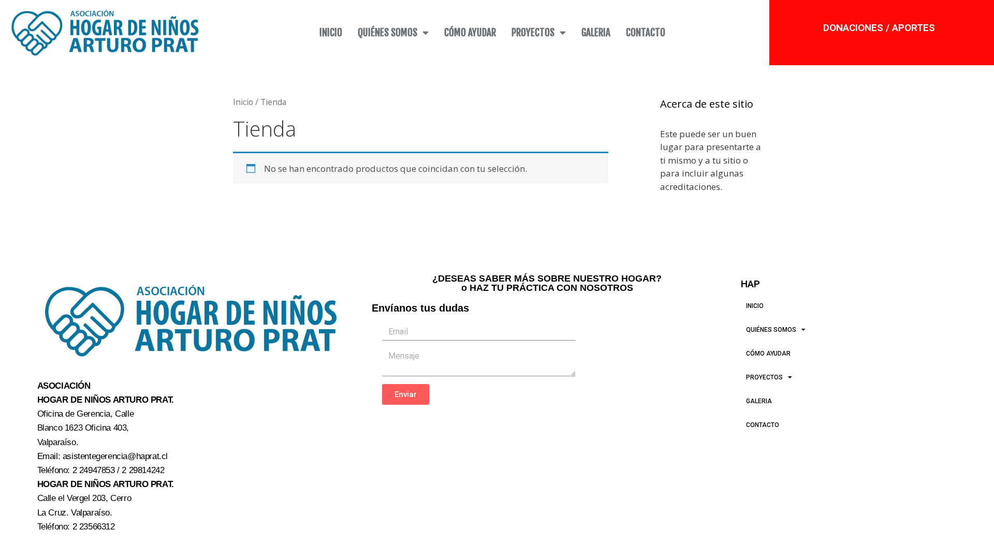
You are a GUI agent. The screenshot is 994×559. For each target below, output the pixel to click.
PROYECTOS (532, 32)
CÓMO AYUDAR (470, 32)
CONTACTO (645, 32)
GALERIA (595, 32)
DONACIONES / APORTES (879, 28)
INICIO (330, 32)
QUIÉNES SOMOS (387, 32)
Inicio (243, 102)
